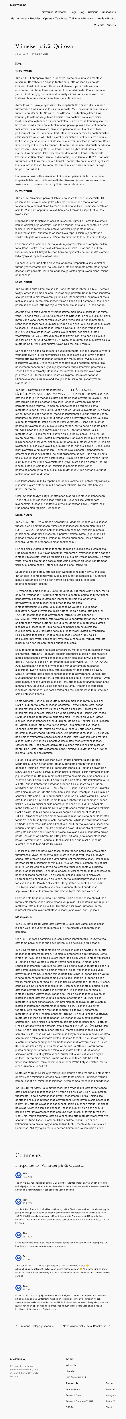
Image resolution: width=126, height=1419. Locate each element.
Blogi (45, 53)
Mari (37, 53)
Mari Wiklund (18, 4)
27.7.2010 (27, 1259)
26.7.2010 (28, 1177)
